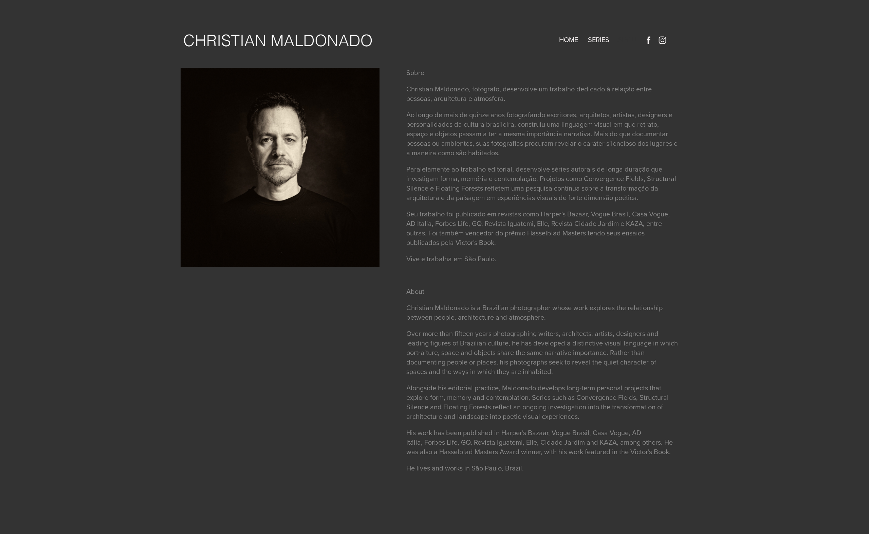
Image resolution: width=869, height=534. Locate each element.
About (628, 39)
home (568, 39)
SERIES (598, 39)
